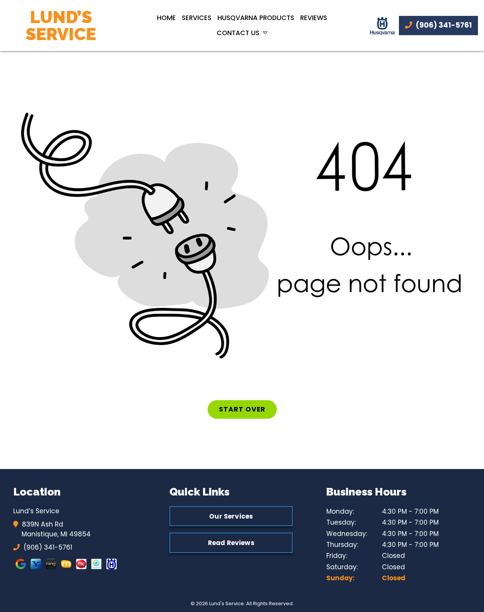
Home (166, 17)
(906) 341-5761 (443, 25)
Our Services (231, 516)
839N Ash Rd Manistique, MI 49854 (56, 529)
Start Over (242, 409)
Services (196, 17)
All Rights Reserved (269, 603)
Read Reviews (231, 542)
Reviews (313, 17)
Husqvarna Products (255, 17)
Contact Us (238, 32)
